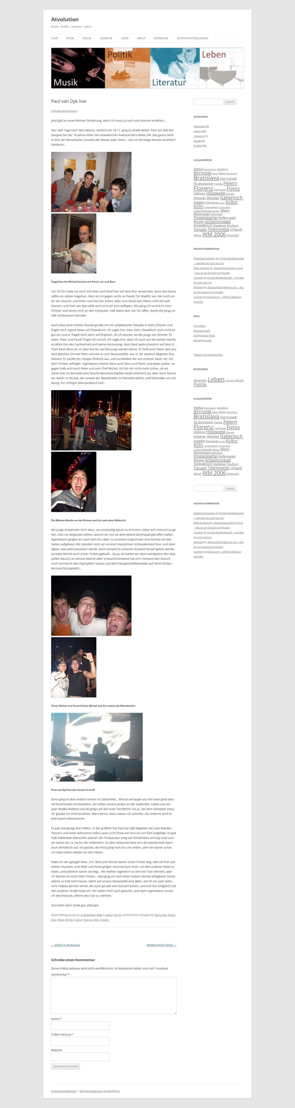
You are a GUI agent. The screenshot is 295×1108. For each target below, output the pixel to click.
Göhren (199, 193)
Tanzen (104, 920)
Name (56, 1019)
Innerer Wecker (206, 197)
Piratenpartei (206, 217)
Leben (124, 38)
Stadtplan (219, 225)
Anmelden (200, 326)
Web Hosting (201, 268)
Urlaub (236, 229)
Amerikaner (210, 169)
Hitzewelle (215, 193)
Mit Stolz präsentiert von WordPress (100, 1091)
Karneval (212, 202)
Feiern (230, 183)
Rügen (199, 221)
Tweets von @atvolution (208, 355)
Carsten (198, 278)
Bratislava (206, 177)
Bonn (222, 173)
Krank (222, 202)
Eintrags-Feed (202, 331)
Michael (198, 287)
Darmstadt (228, 178)
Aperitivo (222, 169)
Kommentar (60, 974)
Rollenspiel (227, 217)
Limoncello (224, 207)
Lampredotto (211, 207)
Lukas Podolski (203, 211)
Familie (218, 184)
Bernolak (203, 173)
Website (56, 1050)
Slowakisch (203, 225)
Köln (198, 206)
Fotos (60, 920)
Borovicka (161, 915)
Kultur (78, 920)
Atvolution (65, 19)
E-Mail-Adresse (62, 1034)
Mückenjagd (202, 214)
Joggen (199, 202)
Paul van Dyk (91, 920)
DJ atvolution (203, 183)
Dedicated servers (204, 258)
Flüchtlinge (220, 189)
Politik (87, 38)
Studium (233, 225)
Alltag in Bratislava (65, 945)
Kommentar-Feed (204, 335)
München (217, 214)
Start (54, 38)
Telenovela (218, 229)
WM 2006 (214, 234)
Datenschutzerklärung (192, 38)
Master (216, 211)
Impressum (161, 38)
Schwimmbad (218, 221)
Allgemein (199, 126)
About (141, 38)
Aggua (198, 169)
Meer (225, 210)
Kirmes (69, 920)
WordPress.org (202, 340)
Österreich (233, 235)
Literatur (106, 38)
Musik (70, 38)
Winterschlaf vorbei (162, 945)
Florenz (204, 188)
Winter (198, 235)
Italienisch (231, 197)
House (230, 193)
